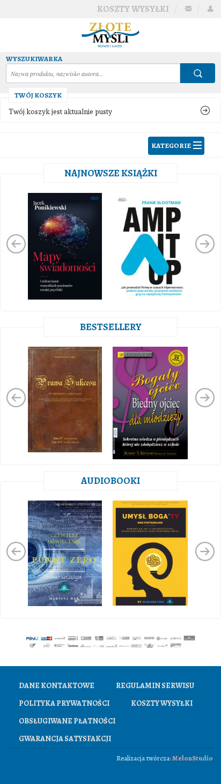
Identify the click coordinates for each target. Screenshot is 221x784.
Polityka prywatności (64, 703)
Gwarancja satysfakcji (65, 739)
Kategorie (171, 145)
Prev (16, 243)
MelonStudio (192, 758)
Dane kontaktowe (56, 686)
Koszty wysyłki (133, 9)
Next (205, 243)
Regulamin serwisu (155, 686)
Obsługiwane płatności (67, 721)
